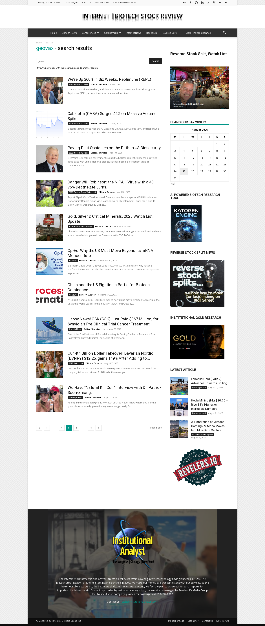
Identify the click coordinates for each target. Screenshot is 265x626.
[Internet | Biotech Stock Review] (132, 16)
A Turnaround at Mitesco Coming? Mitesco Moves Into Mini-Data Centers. (208, 426)
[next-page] (99, 428)
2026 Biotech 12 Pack (78, 84)
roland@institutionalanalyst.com (139, 601)
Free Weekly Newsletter (124, 2)
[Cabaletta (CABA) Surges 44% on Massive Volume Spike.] (49, 124)
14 (209, 157)
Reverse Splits (170, 32)
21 (209, 164)
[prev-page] (39, 428)
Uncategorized (75, 397)
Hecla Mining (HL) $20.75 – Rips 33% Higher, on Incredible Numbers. (209, 404)
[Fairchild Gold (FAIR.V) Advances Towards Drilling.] (179, 386)
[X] (208, 2)
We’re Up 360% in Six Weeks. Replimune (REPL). (110, 79)
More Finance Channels (198, 32)
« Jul (172, 183)
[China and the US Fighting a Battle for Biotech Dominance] (49, 293)
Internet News (133, 32)
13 (201, 157)
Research (151, 32)
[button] (224, 33)
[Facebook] (190, 2)
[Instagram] (196, 2)
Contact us (207, 620)
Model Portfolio (176, 620)
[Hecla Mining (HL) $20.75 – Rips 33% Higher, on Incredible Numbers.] (179, 407)
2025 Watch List (76, 363)
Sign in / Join (72, 2)
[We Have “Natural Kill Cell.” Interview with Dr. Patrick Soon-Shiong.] (49, 398)
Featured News (102, 2)
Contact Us (86, 2)
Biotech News (69, 32)
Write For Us (222, 620)
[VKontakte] (220, 2)
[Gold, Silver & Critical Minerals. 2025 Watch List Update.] (49, 227)
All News (73, 260)
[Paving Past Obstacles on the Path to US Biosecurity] (49, 158)
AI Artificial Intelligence (202, 434)
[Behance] (184, 2)
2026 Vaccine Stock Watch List (82, 192)
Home (53, 32)
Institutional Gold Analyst (81, 226)
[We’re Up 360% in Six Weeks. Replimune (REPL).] (49, 90)
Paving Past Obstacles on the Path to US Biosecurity (114, 148)
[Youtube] (226, 2)
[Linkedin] (202, 2)
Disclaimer (193, 620)
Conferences (89, 32)
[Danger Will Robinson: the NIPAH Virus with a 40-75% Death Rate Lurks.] (49, 193)
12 (192, 157)
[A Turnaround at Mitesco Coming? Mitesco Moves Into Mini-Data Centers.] (179, 429)
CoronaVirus (111, 32)
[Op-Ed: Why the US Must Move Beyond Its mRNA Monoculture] (49, 261)
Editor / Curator (99, 84)
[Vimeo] (214, 2)
